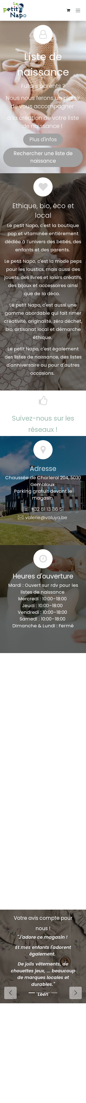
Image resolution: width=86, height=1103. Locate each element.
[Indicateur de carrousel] (32, 992)
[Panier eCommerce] (68, 10)
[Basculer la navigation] (78, 10)
